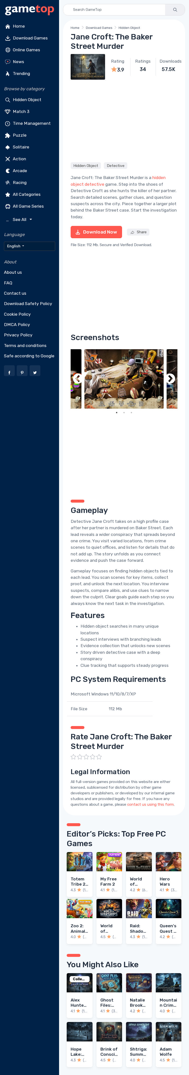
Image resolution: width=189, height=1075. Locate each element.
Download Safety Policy (28, 303)
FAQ (8, 282)
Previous (78, 379)
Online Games (26, 49)
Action (19, 158)
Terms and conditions (25, 345)
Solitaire (20, 147)
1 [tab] (116, 412)
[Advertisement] (124, 120)
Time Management (31, 123)
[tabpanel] (124, 379)
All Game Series (28, 206)
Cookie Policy (17, 314)
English (14, 246)
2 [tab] (124, 412)
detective (94, 184)
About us (13, 272)
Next (170, 379)
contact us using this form (150, 804)
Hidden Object (26, 99)
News (18, 61)
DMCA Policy (17, 324)
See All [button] (17, 219)
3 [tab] (131, 412)
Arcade (19, 170)
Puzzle (19, 135)
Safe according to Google (29, 355)
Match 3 (21, 111)
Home (18, 26)
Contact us (15, 293)
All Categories (26, 194)
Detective (116, 165)
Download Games (30, 38)
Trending (21, 73)
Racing (19, 182)
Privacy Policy (18, 334)
